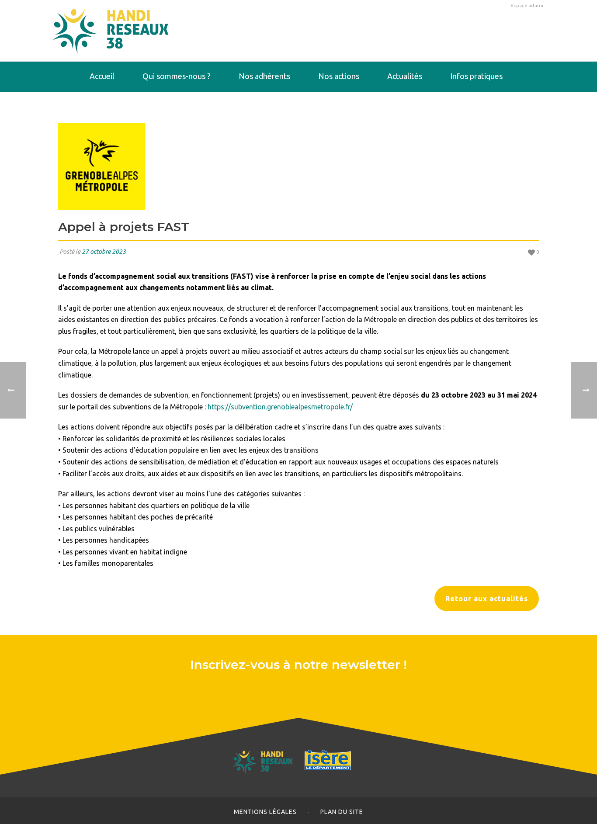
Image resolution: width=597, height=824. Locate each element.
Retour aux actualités (486, 598)
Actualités (404, 76)
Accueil (102, 76)
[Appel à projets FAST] (298, 166)
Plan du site (341, 811)
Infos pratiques (476, 76)
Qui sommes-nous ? (176, 76)
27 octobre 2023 (104, 251)
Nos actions (338, 76)
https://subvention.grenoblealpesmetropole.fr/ (280, 407)
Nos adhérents (264, 76)
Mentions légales (265, 811)
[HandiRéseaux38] (110, 30)
